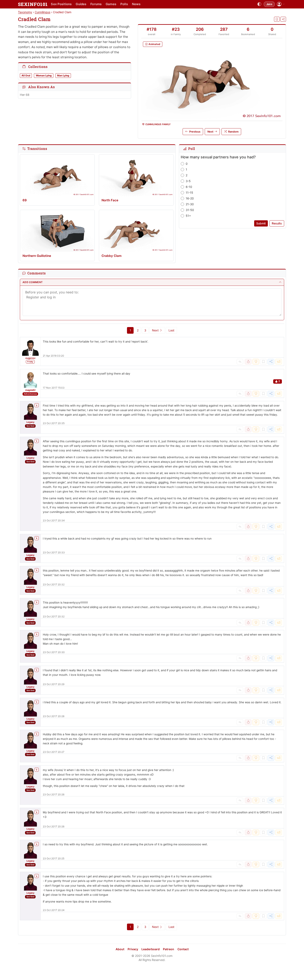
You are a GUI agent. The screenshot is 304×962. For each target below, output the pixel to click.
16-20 (190, 198)
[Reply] (240, 362)
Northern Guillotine (37, 256)
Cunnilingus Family (158, 124)
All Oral (26, 75)
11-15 (189, 192)
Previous (194, 131)
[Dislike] (256, 362)
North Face (110, 200)
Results (277, 223)
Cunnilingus (42, 12)
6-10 (189, 187)
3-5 (188, 181)
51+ (188, 215)
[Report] (278, 362)
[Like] (248, 362)
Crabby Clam (112, 256)
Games (111, 4)
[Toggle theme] (259, 4)
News (136, 4)
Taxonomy (25, 12)
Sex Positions (61, 4)
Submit (261, 223)
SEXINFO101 (33, 4)
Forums (96, 4)
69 (25, 200)
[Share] (283, 19)
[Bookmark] (277, 19)
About (120, 949)
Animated (154, 44)
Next (210, 131)
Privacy (133, 949)
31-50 (190, 210)
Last (171, 330)
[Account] (281, 4)
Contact (183, 949)
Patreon (168, 949)
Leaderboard (150, 949)
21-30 (190, 204)
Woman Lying (44, 75)
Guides (81, 4)
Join (269, 4)
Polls (124, 4)
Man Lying (63, 75)
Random (233, 131)
